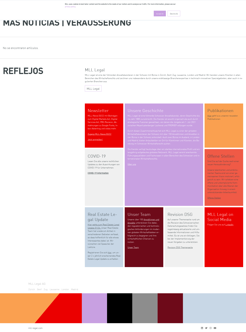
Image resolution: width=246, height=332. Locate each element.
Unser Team (133, 247)
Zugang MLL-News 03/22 (99, 134)
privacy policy (70, 7)
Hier (209, 115)
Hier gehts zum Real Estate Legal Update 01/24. (103, 226)
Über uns (132, 164)
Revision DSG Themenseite (180, 247)
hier (109, 252)
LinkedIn (229, 224)
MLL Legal (93, 88)
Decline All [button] (174, 13)
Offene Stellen (214, 197)
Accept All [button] (159, 13)
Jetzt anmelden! (95, 139)
